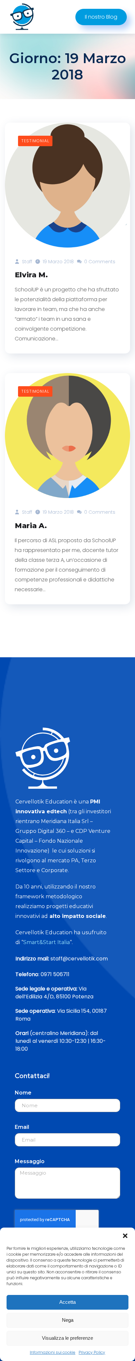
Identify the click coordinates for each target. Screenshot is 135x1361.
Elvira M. (31, 274)
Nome (23, 1093)
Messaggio (30, 1161)
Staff (26, 261)
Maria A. (31, 525)
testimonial (35, 141)
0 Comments (99, 261)
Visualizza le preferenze (67, 1338)
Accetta (67, 1302)
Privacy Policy (92, 1352)
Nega (67, 1320)
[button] (125, 1235)
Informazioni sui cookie (52, 1352)
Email (22, 1127)
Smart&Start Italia (46, 942)
